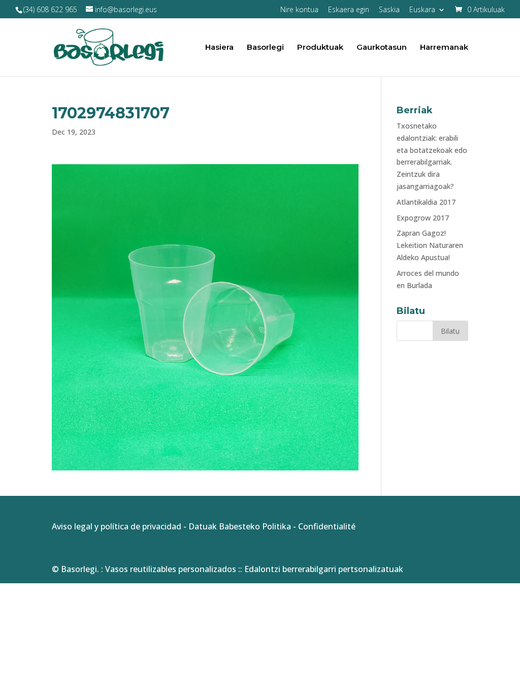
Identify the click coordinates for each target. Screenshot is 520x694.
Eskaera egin (348, 10)
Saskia (389, 10)
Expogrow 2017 (423, 218)
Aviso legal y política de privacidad (116, 526)
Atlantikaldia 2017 (426, 202)
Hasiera (219, 48)
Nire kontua (299, 10)
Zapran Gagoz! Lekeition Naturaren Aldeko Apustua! (430, 245)
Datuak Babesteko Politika (239, 526)
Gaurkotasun (381, 48)
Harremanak (444, 48)
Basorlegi (265, 48)
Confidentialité (326, 526)
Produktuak (320, 48)
